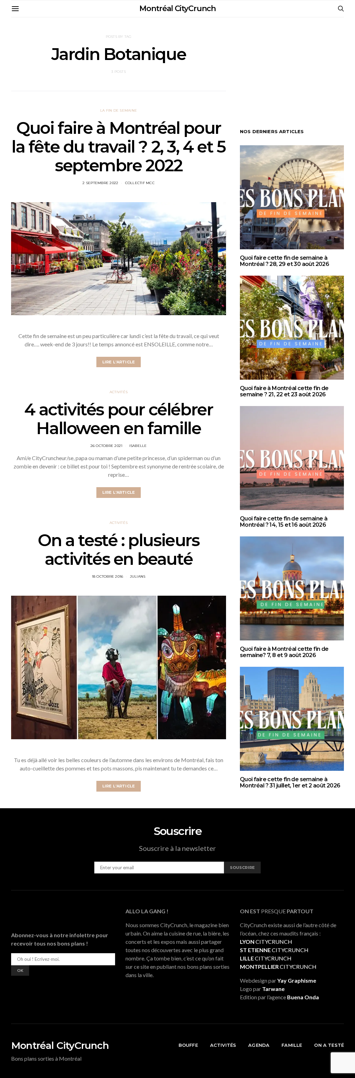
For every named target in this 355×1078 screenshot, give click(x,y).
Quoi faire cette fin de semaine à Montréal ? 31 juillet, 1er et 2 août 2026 (290, 782)
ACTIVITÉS (223, 1045)
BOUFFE (188, 1045)
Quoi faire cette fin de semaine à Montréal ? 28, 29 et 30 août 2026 (284, 261)
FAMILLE (292, 1045)
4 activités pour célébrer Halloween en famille (118, 418)
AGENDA (258, 1045)
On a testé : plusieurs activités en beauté (118, 549)
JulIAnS (138, 576)
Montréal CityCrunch (177, 8)
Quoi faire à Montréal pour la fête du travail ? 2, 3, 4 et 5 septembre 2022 (118, 146)
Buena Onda (303, 997)
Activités (119, 392)
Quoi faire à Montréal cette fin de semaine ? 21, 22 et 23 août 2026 (284, 391)
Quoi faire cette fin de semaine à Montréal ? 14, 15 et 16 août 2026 (283, 521)
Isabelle (138, 445)
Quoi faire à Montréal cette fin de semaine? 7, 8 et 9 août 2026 (284, 652)
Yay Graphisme (296, 980)
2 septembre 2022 (100, 183)
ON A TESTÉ (329, 1045)
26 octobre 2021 (106, 445)
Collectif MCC (140, 183)
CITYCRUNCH (266, 941)
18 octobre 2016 (107, 576)
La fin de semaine (118, 110)
